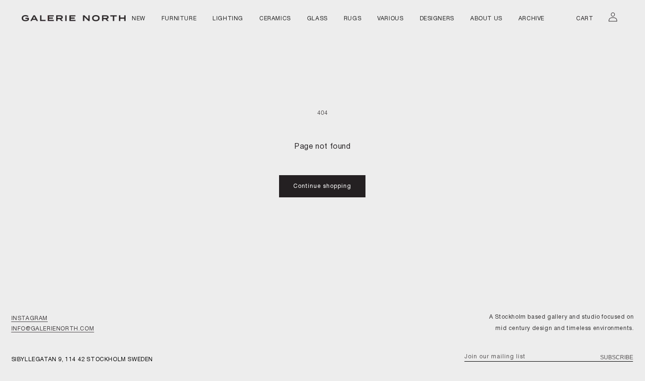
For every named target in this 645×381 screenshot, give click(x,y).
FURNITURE (178, 18)
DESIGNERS (437, 18)
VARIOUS (390, 18)
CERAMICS (275, 18)
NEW (138, 18)
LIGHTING (227, 18)
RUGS (352, 18)
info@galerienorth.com (52, 328)
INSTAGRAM (29, 318)
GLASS (317, 18)
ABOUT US (486, 18)
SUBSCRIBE (616, 357)
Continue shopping (322, 186)
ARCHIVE (531, 18)
